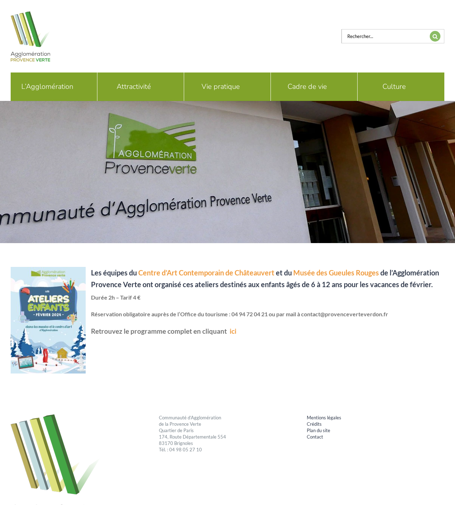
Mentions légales (324, 417)
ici (233, 331)
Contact (315, 437)
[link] (206, 272)
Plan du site (318, 430)
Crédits (314, 424)
